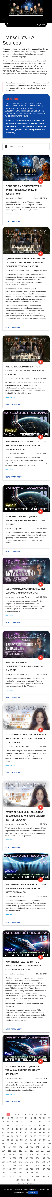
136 (48, 1158)
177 (26, 1176)
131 (20, 1158)
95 (25, 1143)
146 (3, 1165)
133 (31, 1158)
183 (23, 1180)
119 (3, 1154)
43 (40, 1125)
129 (9, 1158)
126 (43, 1154)
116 (37, 1151)
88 (44, 1140)
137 (3, 1162)
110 (3, 1151)
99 (44, 1143)
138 (9, 1162)
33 (44, 1122)
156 (9, 1169)
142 (31, 1162)
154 (48, 1165)
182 (17, 1180)
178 (31, 1176)
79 (3, 1140)
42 (35, 1125)
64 (35, 1133)
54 (40, 1129)
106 (31, 1147)
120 (9, 1154)
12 (49, 1114)
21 (40, 1118)
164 (3, 1173)
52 (31, 1129)
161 (37, 1169)
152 (37, 1165)
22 (44, 1118)
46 (3, 1129)
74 (31, 1136)
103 (14, 1147)
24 (3, 1122)
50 (21, 1129)
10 (40, 1114)
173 (3, 1176)
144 (43, 1162)
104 (20, 1147)
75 (35, 1136)
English (40, 24)
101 (3, 1147)
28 (21, 1122)
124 (31, 1154)
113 (20, 1151)
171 (43, 1173)
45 (49, 1125)
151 (31, 1165)
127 (48, 1154)
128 (3, 1158)
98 (39, 1143)
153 (43, 1165)
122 (20, 1154)
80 (8, 1140)
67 (49, 1133)
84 (26, 1140)
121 (14, 1154)
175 (14, 1176)
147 (9, 1165)
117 (42, 1151)
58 (8, 1133)
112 (14, 1151)
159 (26, 1169)
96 (30, 1143)
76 (40, 1136)
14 (8, 1118)
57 (3, 1133)
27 (17, 1122)
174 (9, 1176)
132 (26, 1158)
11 (45, 1114)
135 (43, 1158)
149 (20, 1165)
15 (12, 1118)
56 (49, 1129)
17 (21, 1118)
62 (26, 1133)
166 (14, 1173)
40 (26, 1125)
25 (8, 1122)
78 (49, 1136)
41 (31, 1125)
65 (40, 1133)
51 (26, 1129)
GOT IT (33, 1192)
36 (8, 1125)
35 (3, 1125)
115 (31, 1151)
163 (48, 1169)
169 (31, 1173)
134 (37, 1158)
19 (31, 1118)
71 (17, 1136)
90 (2, 1143)
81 (12, 1140)
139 (14, 1162)
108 (43, 1147)
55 (44, 1129)
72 (21, 1136)
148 (14, 1165)
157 (14, 1169)
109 (48, 1147)
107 (37, 1147)
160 (31, 1169)
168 (26, 1173)
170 (37, 1173)
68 (3, 1136)
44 (44, 1125)
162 (43, 1169)
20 (35, 1118)
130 (14, 1158)
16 (17, 1118)
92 (12, 1143)
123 (26, 1154)
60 (17, 1133)
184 (28, 1180)
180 (43, 1176)
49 (17, 1129)
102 (9, 1147)
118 (48, 1151)
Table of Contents (14, 146)
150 (26, 1165)
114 (26, 1151)
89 (49, 1140)
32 (40, 1122)
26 (12, 1122)
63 (31, 1133)
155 (3, 1169)
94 (21, 1143)
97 (35, 1143)
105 (26, 1147)
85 (31, 1140)
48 (12, 1129)
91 (7, 1143)
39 (21, 1125)
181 (48, 1176)
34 (49, 1122)
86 (35, 1140)
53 (35, 1129)
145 (48, 1162)
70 (12, 1136)
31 (35, 1122)
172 (48, 1173)
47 (8, 1129)
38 (17, 1125)
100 (49, 1143)
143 (37, 1162)
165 (9, 1173)
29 (26, 1122)
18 (26, 1118)
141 (26, 1162)
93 (16, 1143)
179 (37, 1176)
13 (3, 1118)
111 (9, 1151)
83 (21, 1140)
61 (21, 1133)
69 (8, 1136)
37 (12, 1125)
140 (20, 1162)
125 (37, 1154)
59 (12, 1133)
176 (20, 1176)
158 (20, 1169)
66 (44, 1133)
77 (44, 1136)
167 (20, 1173)
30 (31, 1122)
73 (26, 1136)
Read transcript (13, 221)
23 (49, 1118)
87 (40, 1140)
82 (17, 1140)
